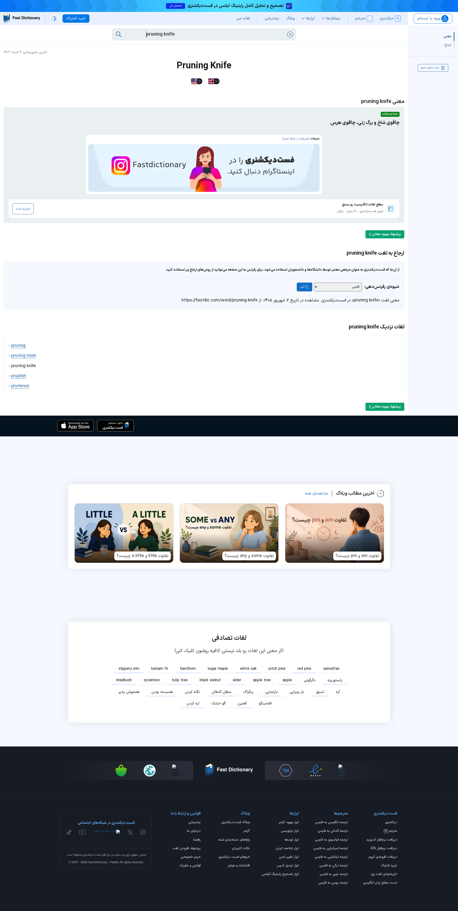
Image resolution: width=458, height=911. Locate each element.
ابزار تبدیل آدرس (288, 866)
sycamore (152, 680)
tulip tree (180, 680)
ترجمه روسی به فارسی (333, 883)
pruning (18, 345)
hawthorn (188, 669)
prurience (20, 385)
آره (338, 692)
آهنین (242, 703)
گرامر (246, 831)
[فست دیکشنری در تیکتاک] (69, 832)
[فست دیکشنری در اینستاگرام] (143, 832)
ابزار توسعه (291, 840)
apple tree (262, 680)
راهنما (197, 840)
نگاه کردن (192, 692)
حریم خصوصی (191, 857)
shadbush (124, 680)
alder (237, 680)
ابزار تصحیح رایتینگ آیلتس (280, 874)
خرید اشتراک (389, 866)
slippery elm (129, 669)
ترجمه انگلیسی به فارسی (331, 822)
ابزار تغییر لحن (289, 857)
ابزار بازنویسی (290, 831)
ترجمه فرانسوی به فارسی (331, 840)
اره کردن (193, 703)
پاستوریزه (335, 680)
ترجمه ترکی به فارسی (333, 866)
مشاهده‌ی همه (316, 493)
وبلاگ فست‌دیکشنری (235, 822)
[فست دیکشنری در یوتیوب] (82, 832)
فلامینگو (265, 703)
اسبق (320, 692)
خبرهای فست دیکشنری (234, 857)
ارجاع (447, 45)
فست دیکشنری (91, 855)
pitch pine (277, 669)
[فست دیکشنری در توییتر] (130, 832)
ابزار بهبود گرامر (289, 822)
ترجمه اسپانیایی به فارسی (330, 849)
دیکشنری (391, 822)
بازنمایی (271, 692)
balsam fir (159, 669)
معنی (447, 36)
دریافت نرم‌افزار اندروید (381, 840)
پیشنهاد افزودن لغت (186, 849)
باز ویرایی (297, 692)
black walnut (210, 680)
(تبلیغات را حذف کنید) (295, 139)
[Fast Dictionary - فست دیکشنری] (22, 18)
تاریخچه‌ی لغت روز (384, 874)
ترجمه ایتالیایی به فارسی (331, 857)
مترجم (391, 831)
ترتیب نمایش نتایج (430, 68)
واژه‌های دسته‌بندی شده (234, 840)
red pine (304, 669)
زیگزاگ (248, 692)
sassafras (331, 669)
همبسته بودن (162, 692)
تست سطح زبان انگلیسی (380, 883)
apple (287, 680)
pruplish (18, 375)
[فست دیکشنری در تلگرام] (106, 832)
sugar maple (218, 669)
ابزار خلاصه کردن (287, 849)
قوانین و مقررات (190, 866)
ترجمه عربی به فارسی (334, 874)
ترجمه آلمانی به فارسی (333, 831)
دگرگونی (310, 680)
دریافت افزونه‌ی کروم (383, 857)
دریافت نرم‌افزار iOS (384, 849)
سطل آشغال (221, 692)
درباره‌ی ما (194, 831)
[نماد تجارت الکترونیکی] (315, 771)
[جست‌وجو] (118, 34)
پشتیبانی (194, 822)
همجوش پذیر (129, 692)
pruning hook (23, 355)
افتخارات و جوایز (239, 866)
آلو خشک (218, 703)
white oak (248, 669)
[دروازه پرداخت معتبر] (342, 771)
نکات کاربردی (241, 849)
